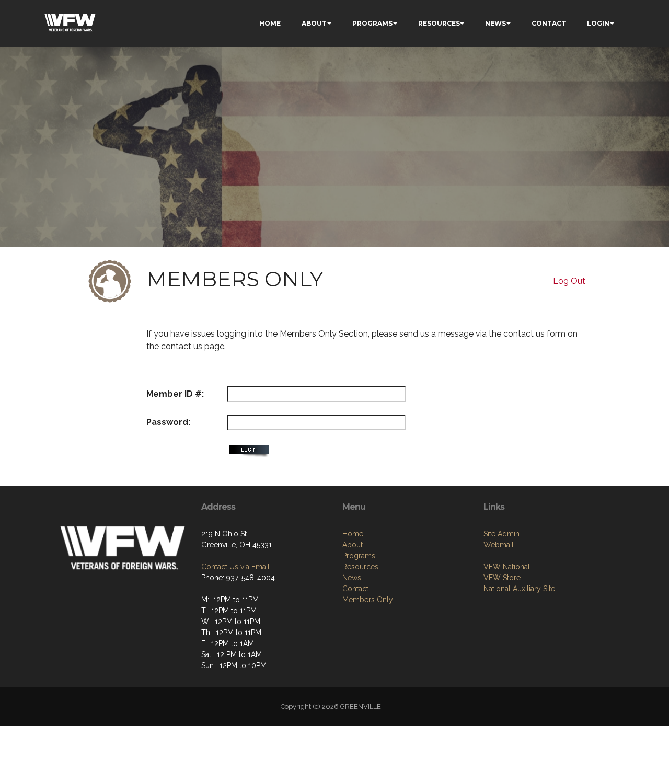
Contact (355, 588)
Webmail (498, 544)
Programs (358, 555)
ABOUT (314, 23)
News (351, 577)
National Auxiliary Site (519, 588)
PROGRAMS (372, 23)
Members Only (367, 599)
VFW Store (502, 577)
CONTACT (549, 23)
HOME (270, 23)
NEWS (495, 23)
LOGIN (598, 23)
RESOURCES (439, 23)
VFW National (506, 566)
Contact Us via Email (235, 566)
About (352, 544)
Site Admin (501, 534)
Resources (360, 566)
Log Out (569, 281)
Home (352, 534)
